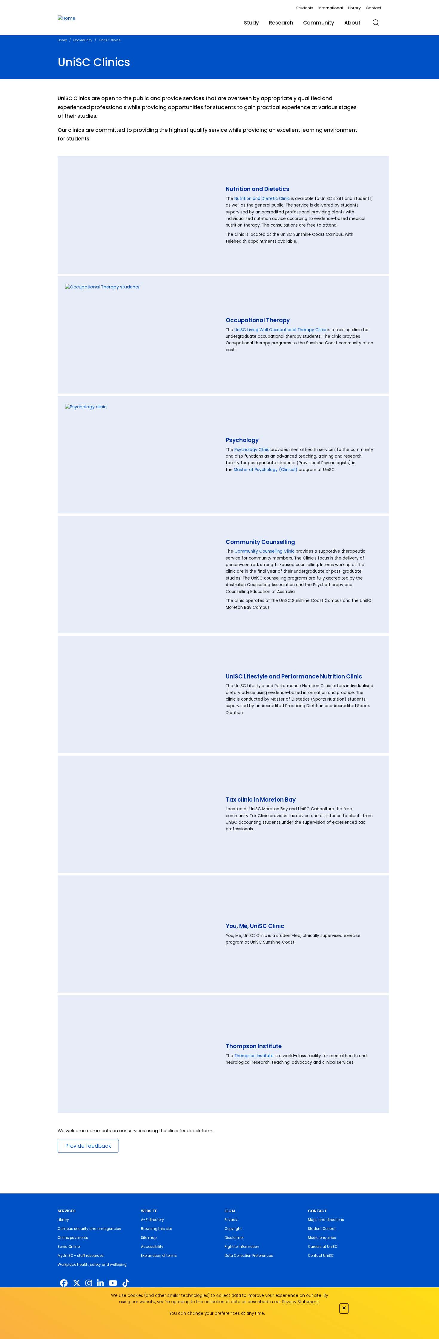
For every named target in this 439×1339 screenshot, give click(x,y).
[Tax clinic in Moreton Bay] (141, 814)
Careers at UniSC (322, 1246)
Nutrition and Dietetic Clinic (262, 198)
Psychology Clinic (251, 450)
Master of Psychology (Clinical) (265, 470)
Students (304, 7)
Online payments (73, 1237)
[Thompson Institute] (141, 1054)
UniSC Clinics (110, 40)
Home (62, 40)
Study (251, 22)
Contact (373, 7)
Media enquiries (322, 1237)
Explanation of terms (159, 1255)
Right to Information (242, 1246)
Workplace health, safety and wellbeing (92, 1264)
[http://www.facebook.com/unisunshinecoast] (63, 1283)
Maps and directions (326, 1219)
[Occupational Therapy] (141, 335)
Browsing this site (156, 1228)
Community (318, 22)
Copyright (233, 1228)
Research (281, 22)
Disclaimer (234, 1237)
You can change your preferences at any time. (217, 1313)
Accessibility (152, 1246)
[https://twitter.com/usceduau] (76, 1283)
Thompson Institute (254, 1056)
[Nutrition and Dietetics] (141, 215)
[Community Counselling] (141, 575)
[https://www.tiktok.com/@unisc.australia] (125, 1283)
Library (354, 7)
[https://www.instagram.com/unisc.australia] (88, 1283)
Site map (148, 1237)
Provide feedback (88, 1146)
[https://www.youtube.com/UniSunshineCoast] (113, 1283)
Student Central (321, 1228)
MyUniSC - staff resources (81, 1255)
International (330, 7)
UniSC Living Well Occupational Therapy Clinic (280, 330)
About (352, 22)
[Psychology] (141, 455)
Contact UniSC (321, 1255)
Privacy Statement (300, 1302)
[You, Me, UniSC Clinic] (141, 934)
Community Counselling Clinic (264, 551)
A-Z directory (152, 1219)
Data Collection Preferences (249, 1255)
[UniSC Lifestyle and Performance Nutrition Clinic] (141, 694)
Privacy (231, 1219)
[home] (66, 18)
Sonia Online (69, 1246)
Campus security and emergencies (89, 1228)
